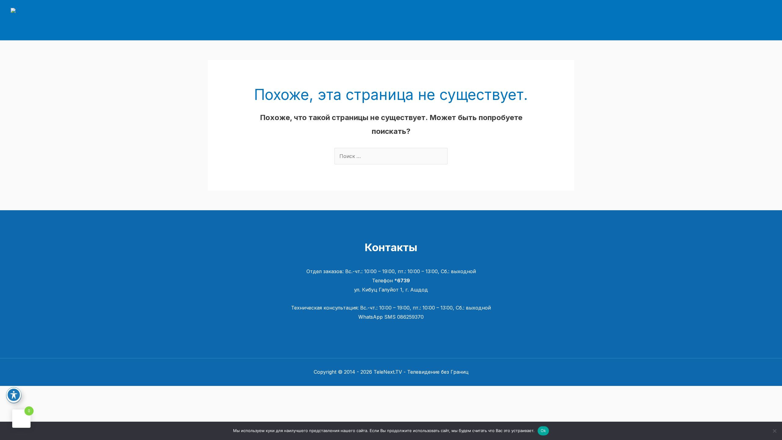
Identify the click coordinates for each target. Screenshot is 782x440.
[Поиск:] (391, 156)
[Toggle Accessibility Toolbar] (13, 394)
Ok (543, 430)
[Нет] (774, 431)
